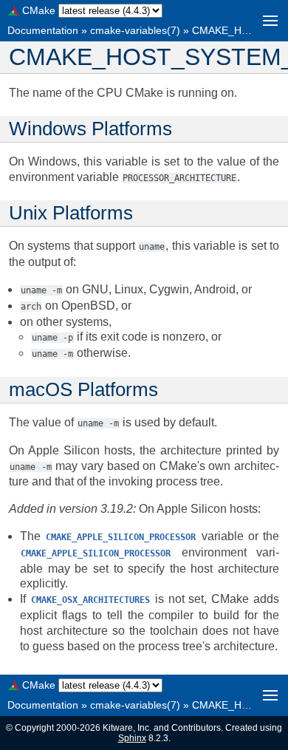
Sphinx (132, 738)
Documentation (42, 30)
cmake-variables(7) (135, 30)
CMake (38, 10)
